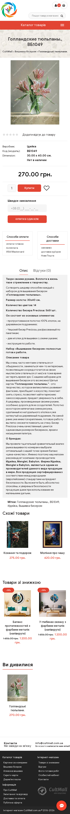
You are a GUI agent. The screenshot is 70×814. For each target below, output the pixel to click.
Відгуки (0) (42, 271)
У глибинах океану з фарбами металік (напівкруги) (52, 625)
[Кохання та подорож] (17, 534)
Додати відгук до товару (38, 134)
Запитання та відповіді (15, 794)
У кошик (20, 564)
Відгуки (42, 766)
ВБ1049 (54, 502)
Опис (23, 271)
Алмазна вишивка (13, 771)
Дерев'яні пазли (12, 779)
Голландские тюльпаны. (32, 502)
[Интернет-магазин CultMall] (9, 10)
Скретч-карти (10, 775)
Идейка (12, 506)
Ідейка (31, 146)
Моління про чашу (52, 553)
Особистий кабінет (48, 775)
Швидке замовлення (22, 201)
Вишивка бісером (12, 766)
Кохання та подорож (17, 553)
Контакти (10, 743)
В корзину (20, 721)
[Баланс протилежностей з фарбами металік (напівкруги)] (17, 603)
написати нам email (58, 746)
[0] (63, 5)
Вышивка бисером (30, 506)
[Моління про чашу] (52, 534)
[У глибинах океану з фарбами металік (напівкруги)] (52, 603)
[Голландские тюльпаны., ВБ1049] (35, 92)
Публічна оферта (12, 802)
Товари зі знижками (48, 762)
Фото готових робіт (48, 771)
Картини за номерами (15, 762)
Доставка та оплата (14, 798)
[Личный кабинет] (55, 5)
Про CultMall (10, 790)
